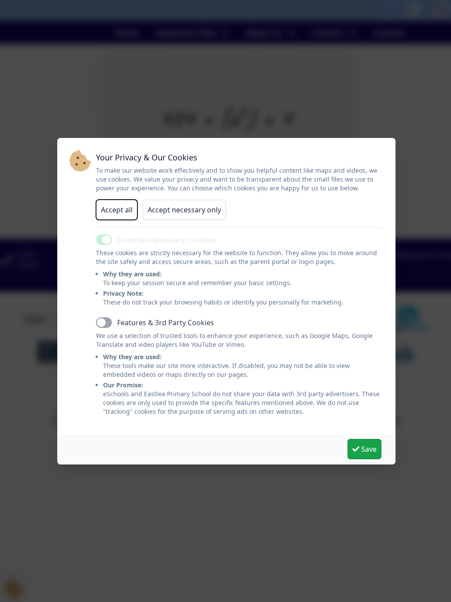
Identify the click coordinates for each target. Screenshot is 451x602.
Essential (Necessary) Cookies (166, 240)
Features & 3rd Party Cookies (165, 322)
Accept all (117, 210)
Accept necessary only (184, 210)
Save (368, 449)
